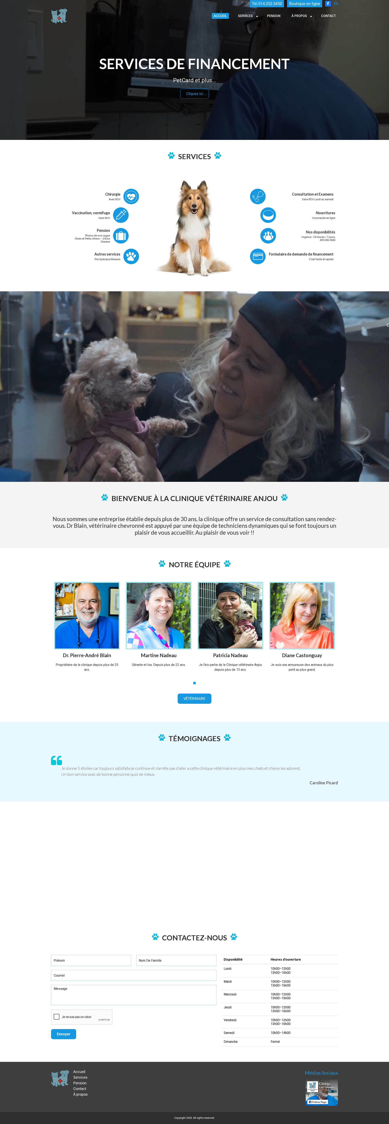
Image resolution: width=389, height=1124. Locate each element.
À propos (299, 16)
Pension (273, 16)
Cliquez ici (194, 94)
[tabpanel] (87, 630)
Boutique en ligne (304, 3)
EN (336, 3)
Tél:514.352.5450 (267, 3)
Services (245, 16)
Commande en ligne (323, 217)
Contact (328, 16)
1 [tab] (194, 683)
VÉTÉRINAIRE (194, 698)
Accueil (220, 16)
